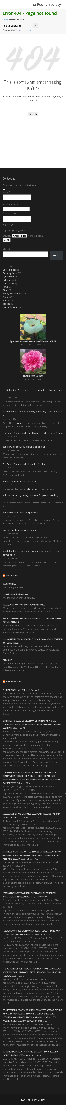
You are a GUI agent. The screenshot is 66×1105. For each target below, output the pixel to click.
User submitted (10, 307)
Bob (5, 446)
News (5, 286)
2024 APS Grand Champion (15, 594)
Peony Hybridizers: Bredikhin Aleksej (44, 432)
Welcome (7, 660)
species (6, 303)
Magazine (8, 283)
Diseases (7, 266)
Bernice (6, 481)
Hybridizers (8, 276)
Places (6, 300)
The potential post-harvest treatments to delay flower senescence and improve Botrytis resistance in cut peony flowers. (32, 972)
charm (18, 423)
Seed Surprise (9, 584)
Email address (10, 204)
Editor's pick (9, 269)
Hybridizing (8, 279)
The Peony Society (45, 4)
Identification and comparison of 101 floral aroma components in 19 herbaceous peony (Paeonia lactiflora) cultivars (32, 724)
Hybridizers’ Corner (33, 375)
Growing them (10, 273)
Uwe (5, 529)
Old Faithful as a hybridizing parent (28, 446)
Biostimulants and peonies (24, 512)
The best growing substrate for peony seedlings (35, 495)
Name (6, 191)
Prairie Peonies (12, 575)
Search (6, 248)
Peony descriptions (12, 293)
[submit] (4, 189)
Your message (10, 213)
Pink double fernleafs (36, 464)
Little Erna (32, 489)
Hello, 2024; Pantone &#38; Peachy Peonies (24, 604)
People (6, 297)
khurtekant (8, 390)
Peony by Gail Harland (14, 690)
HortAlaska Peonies (14, 681)
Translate (26, 30)
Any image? (8, 224)
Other (5, 290)
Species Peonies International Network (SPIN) (33, 341)
